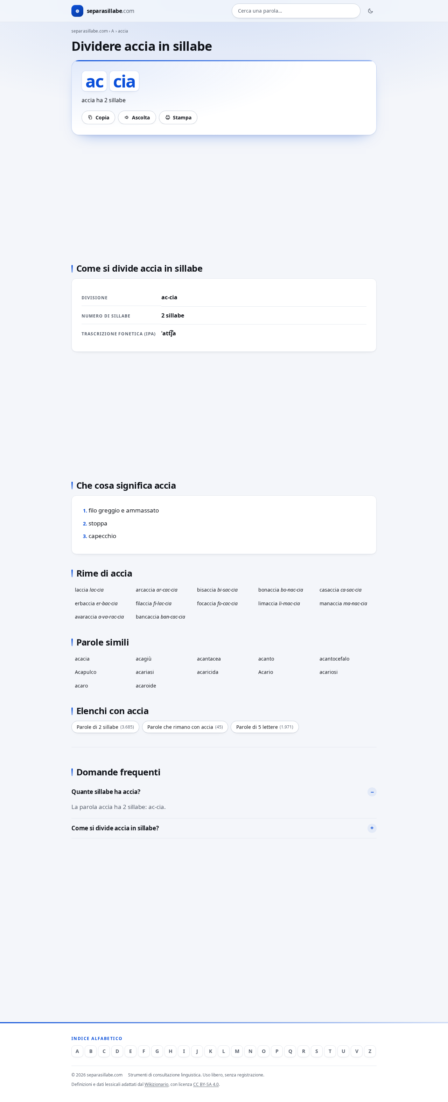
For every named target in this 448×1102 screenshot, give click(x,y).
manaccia (343, 603)
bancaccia (160, 616)
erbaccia (96, 603)
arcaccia (156, 589)
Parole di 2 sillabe (105, 727)
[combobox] (296, 11)
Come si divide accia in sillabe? (115, 828)
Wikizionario (156, 1084)
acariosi (329, 672)
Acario (265, 672)
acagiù (144, 658)
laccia (89, 589)
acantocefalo (334, 658)
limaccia (279, 603)
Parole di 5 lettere (265, 727)
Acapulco (85, 672)
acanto (266, 658)
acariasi (145, 672)
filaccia (154, 603)
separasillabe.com (89, 31)
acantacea (209, 658)
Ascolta (141, 117)
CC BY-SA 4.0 (206, 1084)
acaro (81, 685)
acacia (82, 658)
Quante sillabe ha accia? (105, 792)
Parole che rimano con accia (185, 727)
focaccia (217, 603)
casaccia (341, 589)
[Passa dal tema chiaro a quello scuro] (371, 11)
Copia (102, 117)
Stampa (182, 117)
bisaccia (217, 589)
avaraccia (99, 616)
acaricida (207, 672)
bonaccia (280, 589)
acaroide (146, 685)
